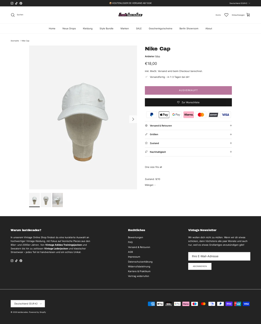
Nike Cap (25, 41)
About (208, 28)
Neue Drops (69, 28)
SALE (139, 28)
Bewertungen (135, 237)
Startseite (15, 41)
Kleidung (88, 28)
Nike (157, 56)
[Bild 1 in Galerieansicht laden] (83, 117)
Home (52, 28)
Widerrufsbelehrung (139, 266)
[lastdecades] (130, 15)
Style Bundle (106, 28)
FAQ (130, 242)
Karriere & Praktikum (139, 271)
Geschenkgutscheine (160, 28)
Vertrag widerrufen (138, 276)
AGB (130, 251)
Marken (125, 28)
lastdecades (23, 312)
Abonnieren (200, 266)
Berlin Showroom (189, 28)
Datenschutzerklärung (140, 261)
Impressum (134, 256)
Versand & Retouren (139, 247)
